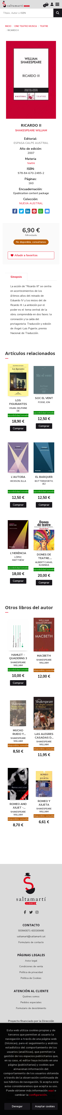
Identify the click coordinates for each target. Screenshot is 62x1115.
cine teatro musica (25, 26)
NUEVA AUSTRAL (31, 203)
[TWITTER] (31, 912)
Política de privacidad (31, 972)
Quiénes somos (31, 996)
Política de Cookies (31, 978)
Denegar (17, 1106)
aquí (51, 1090)
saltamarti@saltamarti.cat (31, 936)
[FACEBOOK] (25, 912)
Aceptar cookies (45, 1106)
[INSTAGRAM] (37, 912)
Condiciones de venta (31, 966)
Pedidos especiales (31, 1002)
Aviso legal (31, 960)
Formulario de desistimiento (31, 1008)
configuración (38, 1095)
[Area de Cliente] (52, 4)
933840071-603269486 (31, 930)
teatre (44, 26)
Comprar (18, 428)
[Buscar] (57, 13)
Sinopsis (16, 277)
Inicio (8, 26)
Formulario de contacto (31, 942)
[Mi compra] (47, 4)
